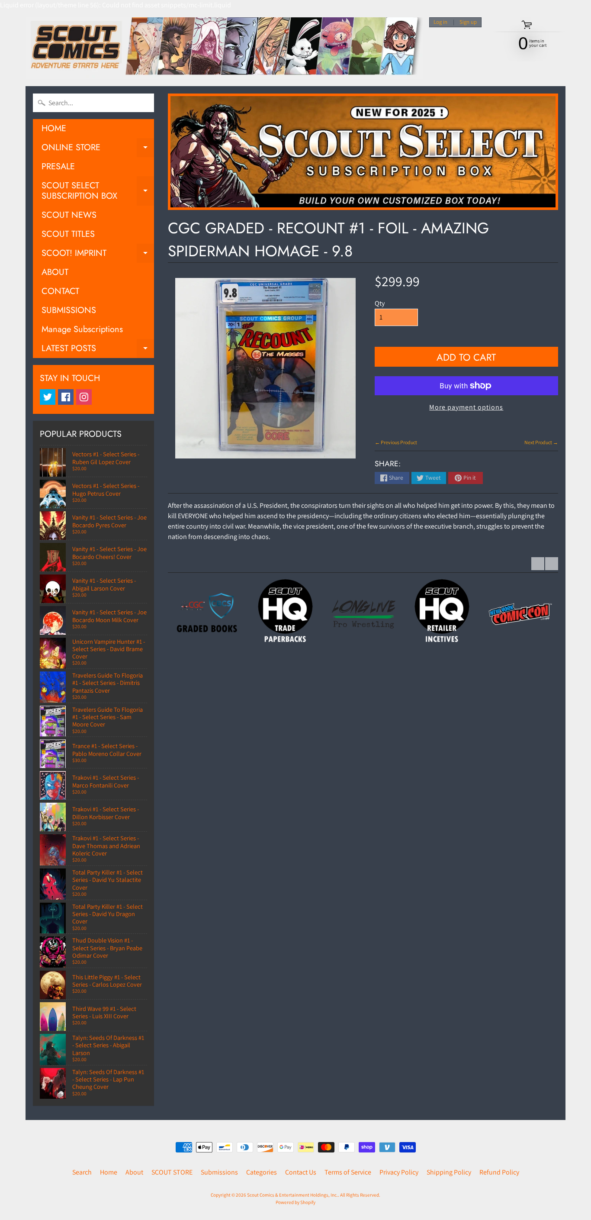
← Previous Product (396, 442)
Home (108, 1172)
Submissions (219, 1172)
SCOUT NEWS (69, 215)
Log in (440, 22)
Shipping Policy (449, 1172)
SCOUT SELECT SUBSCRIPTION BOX (98, 191)
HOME (54, 128)
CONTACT (60, 291)
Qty (380, 303)
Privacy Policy (398, 1172)
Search (82, 1172)
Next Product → (541, 442)
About (134, 1172)
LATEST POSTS (98, 350)
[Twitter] (47, 397)
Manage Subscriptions (82, 329)
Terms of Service (347, 1172)
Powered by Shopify (295, 1202)
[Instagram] (84, 397)
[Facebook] (66, 397)
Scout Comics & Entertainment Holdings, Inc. (292, 1195)
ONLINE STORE (98, 149)
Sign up (468, 22)
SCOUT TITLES (68, 234)
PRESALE (58, 166)
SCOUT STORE (172, 1172)
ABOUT (55, 272)
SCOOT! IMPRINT (98, 255)
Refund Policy (499, 1172)
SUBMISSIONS (69, 310)
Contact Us (300, 1172)
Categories (261, 1172)
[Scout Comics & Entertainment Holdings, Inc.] (224, 48)
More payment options (466, 407)
